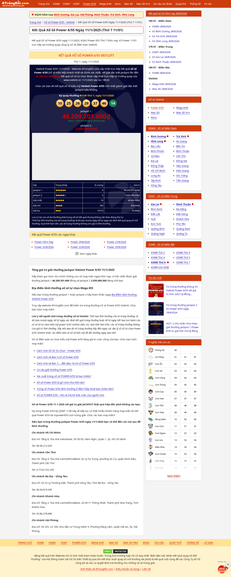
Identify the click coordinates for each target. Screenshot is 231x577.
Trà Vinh (115, 14)
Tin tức (208, 3)
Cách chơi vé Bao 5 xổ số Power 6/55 (58, 357)
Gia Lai (75, 14)
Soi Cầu (159, 542)
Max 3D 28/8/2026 (162, 89)
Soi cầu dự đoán (162, 3)
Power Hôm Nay (43, 241)
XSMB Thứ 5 (183, 257)
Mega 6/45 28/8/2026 (164, 84)
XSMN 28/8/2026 (161, 26)
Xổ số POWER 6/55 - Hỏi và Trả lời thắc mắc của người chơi (70, 395)
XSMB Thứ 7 (183, 262)
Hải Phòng (86, 14)
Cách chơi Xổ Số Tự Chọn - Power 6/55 (58, 350)
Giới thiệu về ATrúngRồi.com (96, 569)
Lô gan (208, 542)
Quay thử (181, 3)
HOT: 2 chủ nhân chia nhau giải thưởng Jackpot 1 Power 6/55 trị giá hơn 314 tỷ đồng (182, 327)
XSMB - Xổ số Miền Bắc (161, 244)
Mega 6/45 (105, 3)
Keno (118, 3)
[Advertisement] (86, 156)
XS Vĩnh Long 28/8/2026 (165, 41)
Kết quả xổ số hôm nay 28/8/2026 (167, 13)
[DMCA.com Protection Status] (115, 551)
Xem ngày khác (88, 253)
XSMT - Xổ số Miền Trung (162, 196)
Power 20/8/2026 (116, 247)
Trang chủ (44, 3)
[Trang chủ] (15, 4)
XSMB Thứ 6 (158, 262)
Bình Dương (61, 14)
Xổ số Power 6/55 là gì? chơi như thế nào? (61, 382)
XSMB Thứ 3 (183, 252)
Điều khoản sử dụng (128, 569)
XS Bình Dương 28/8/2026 (167, 31)
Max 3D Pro (143, 3)
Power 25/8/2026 (44, 247)
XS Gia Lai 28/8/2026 (164, 57)
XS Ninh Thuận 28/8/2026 (166, 61)
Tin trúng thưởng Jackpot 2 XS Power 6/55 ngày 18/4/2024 (181, 308)
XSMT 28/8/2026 (161, 52)
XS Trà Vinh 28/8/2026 (164, 36)
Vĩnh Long (128, 14)
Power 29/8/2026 (80, 241)
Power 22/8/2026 (80, 247)
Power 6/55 (89, 3)
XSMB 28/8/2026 (161, 72)
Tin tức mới (155, 277)
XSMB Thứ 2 (158, 252)
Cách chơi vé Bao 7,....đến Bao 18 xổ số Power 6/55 (66, 363)
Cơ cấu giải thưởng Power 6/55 (54, 369)
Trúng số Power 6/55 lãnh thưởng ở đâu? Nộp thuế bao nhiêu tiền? (75, 388)
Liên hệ (146, 569)
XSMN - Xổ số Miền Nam (162, 128)
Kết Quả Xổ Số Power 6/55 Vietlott (86, 55)
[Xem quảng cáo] (223, 569)
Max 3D (128, 3)
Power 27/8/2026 (116, 241)
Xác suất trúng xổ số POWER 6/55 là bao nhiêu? (64, 376)
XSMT (76, 3)
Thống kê (195, 3)
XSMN (66, 3)
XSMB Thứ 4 (158, 257)
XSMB (56, 3)
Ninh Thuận (101, 14)
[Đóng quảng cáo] (228, 564)
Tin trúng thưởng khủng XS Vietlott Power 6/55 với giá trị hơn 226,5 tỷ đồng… (182, 290)
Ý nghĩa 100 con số (159, 342)
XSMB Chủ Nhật (160, 267)
